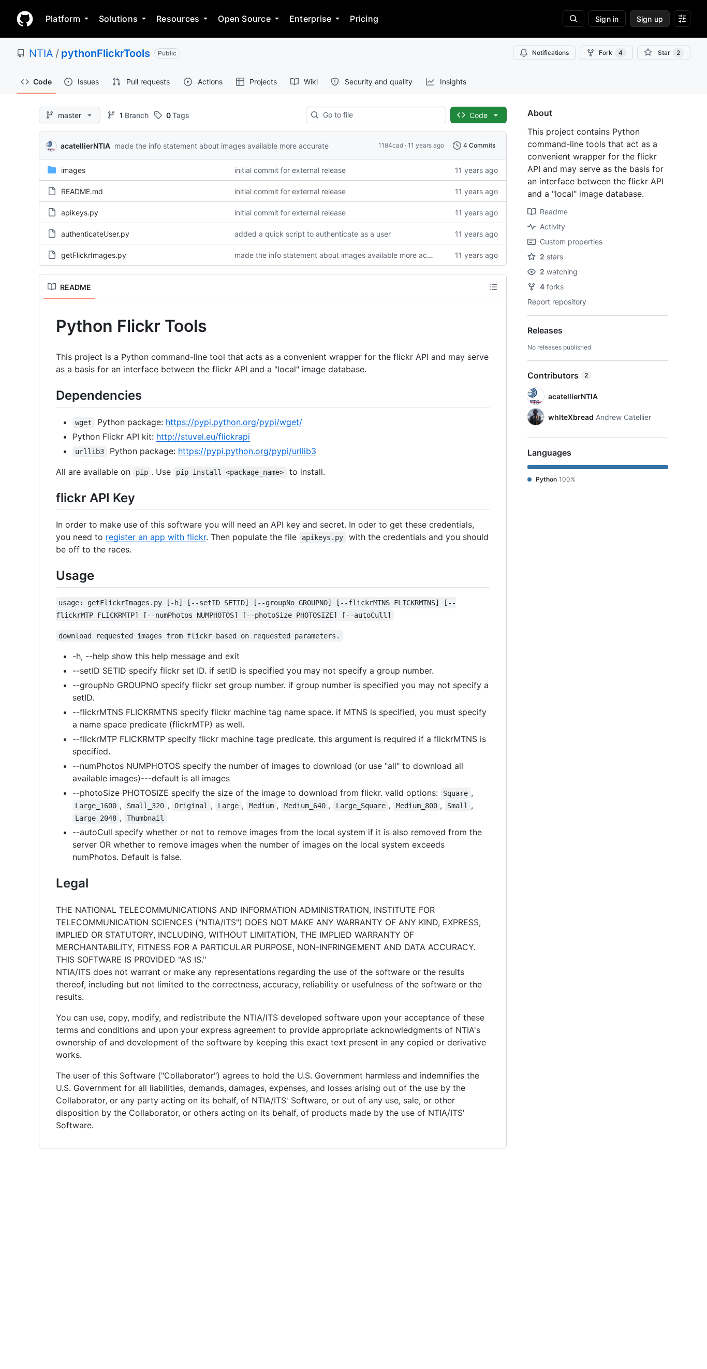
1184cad (390, 145)
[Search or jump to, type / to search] (573, 18)
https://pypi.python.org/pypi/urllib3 (247, 451)
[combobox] (380, 115)
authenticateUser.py (95, 233)
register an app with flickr (156, 537)
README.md (82, 191)
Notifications (550, 52)
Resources (177, 18)
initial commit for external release (290, 170)
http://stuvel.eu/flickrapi (203, 436)
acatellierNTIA (85, 145)
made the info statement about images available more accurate (221, 145)
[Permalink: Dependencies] (48, 395)
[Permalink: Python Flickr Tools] (48, 326)
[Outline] (493, 287)
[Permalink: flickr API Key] (48, 497)
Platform (63, 18)
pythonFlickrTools (105, 53)
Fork (611, 52)
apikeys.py (79, 212)
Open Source (244, 18)
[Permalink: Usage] (48, 575)
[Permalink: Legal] (48, 883)
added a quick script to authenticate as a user (312, 233)
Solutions (118, 18)
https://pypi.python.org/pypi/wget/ (234, 422)
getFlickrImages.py (93, 255)
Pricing (364, 18)
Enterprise (310, 18)
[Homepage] (25, 18)
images (73, 170)
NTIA (41, 53)
